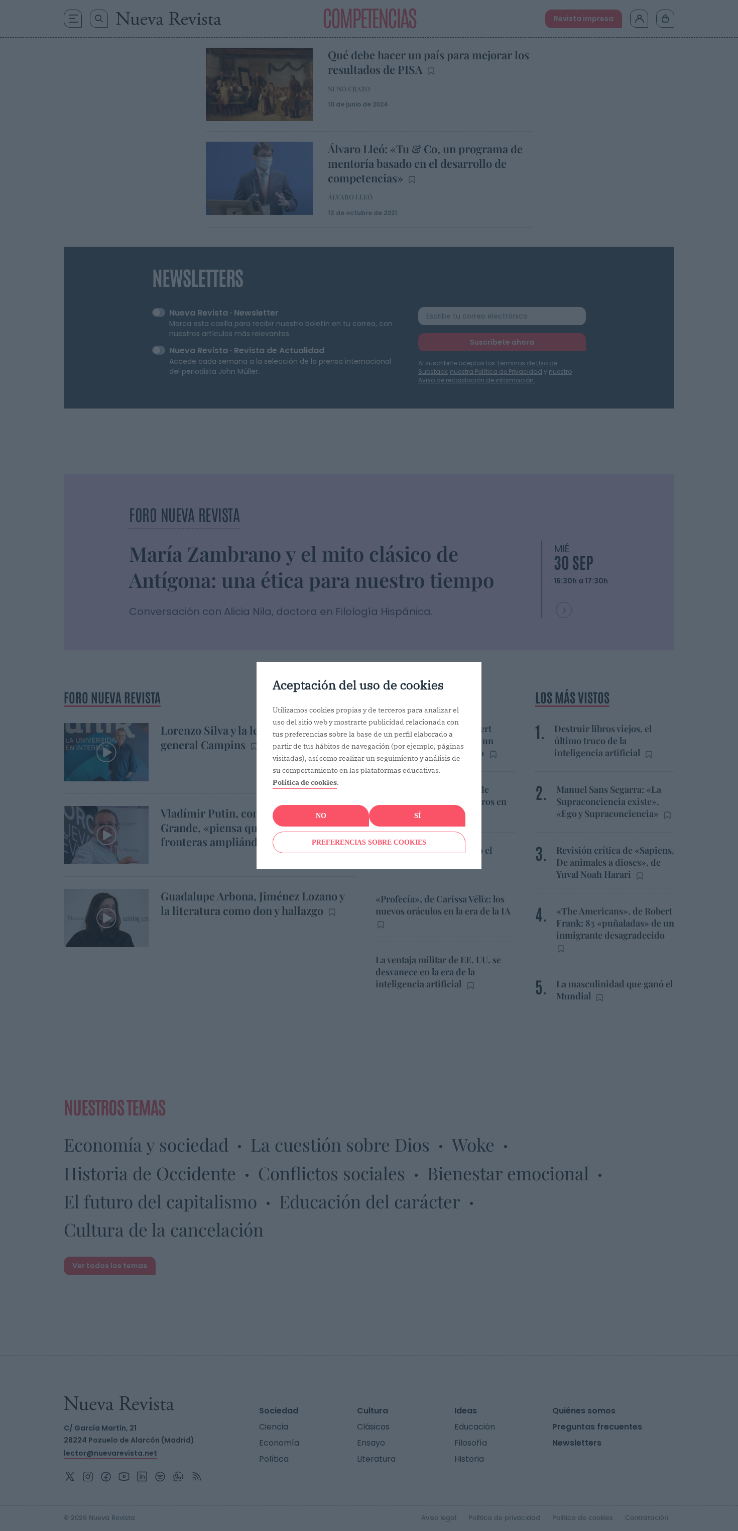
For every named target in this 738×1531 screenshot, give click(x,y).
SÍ (417, 816)
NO (321, 816)
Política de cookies (305, 782)
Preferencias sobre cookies (369, 842)
